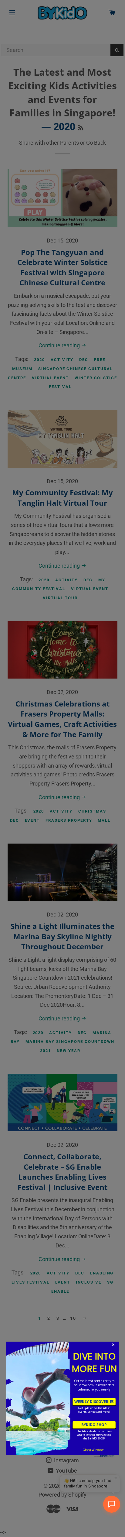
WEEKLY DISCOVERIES (94, 1401)
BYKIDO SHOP (94, 1424)
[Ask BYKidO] (111, 1504)
